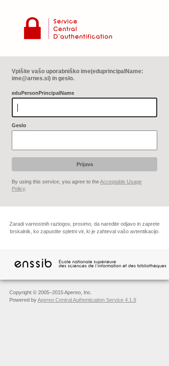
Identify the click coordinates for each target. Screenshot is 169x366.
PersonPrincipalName (43, 93)
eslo (19, 125)
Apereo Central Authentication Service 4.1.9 (87, 300)
